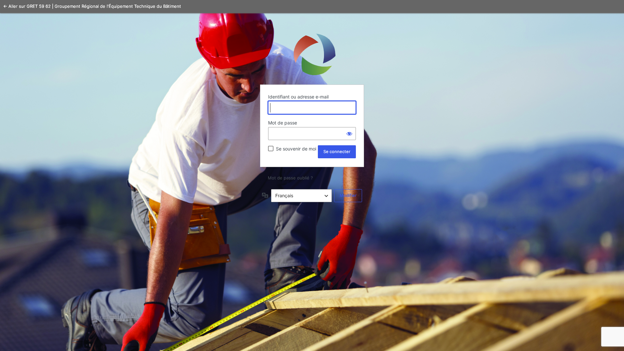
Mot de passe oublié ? (290, 177)
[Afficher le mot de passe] (349, 133)
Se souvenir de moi (296, 148)
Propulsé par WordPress (312, 54)
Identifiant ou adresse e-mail (298, 96)
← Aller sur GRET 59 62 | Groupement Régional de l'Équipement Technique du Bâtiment (92, 6)
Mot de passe (282, 122)
